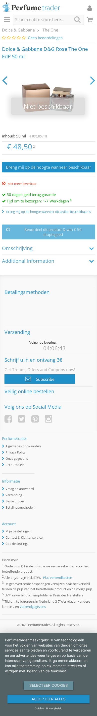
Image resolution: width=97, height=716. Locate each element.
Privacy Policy (15, 452)
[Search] (77, 19)
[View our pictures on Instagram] (48, 419)
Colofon (39, 708)
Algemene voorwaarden (23, 446)
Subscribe (44, 379)
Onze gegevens (16, 458)
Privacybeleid (54, 708)
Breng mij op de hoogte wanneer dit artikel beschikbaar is (48, 211)
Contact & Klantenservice (24, 537)
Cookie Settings (16, 543)
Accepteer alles (49, 699)
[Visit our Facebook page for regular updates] (8, 419)
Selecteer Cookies (48, 685)
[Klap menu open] (7, 20)
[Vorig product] (4, 80)
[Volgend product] (92, 80)
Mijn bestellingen (18, 531)
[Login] (90, 7)
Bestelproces (14, 501)
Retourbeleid (15, 464)
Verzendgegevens (33, 606)
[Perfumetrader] (31, 7)
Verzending (13, 495)
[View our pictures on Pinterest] (35, 419)
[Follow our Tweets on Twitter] (21, 419)
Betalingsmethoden (20, 507)
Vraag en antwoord (19, 489)
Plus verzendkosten (57, 577)
